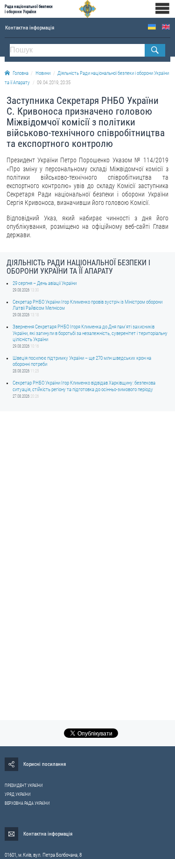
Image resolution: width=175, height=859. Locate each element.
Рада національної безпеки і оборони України (29, 9)
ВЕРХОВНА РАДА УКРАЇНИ (27, 803)
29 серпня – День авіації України (45, 283)
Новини (42, 73)
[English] (166, 27)
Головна (20, 73)
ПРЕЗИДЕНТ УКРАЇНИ (24, 785)
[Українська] (152, 27)
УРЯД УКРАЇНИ (18, 794)
